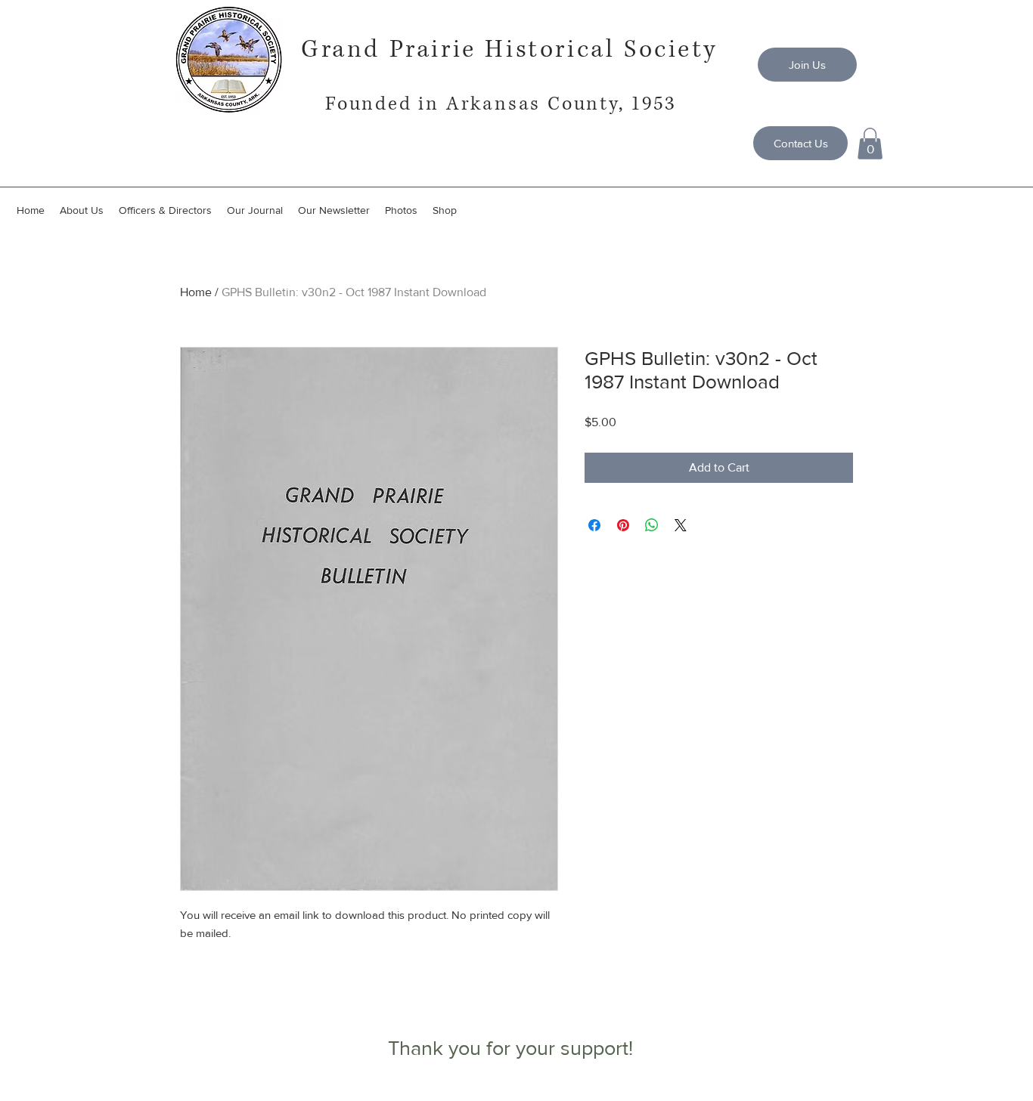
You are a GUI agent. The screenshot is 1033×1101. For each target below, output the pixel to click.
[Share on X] (681, 525)
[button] (870, 143)
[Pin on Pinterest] (623, 525)
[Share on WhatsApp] (652, 525)
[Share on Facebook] (594, 525)
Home (196, 292)
